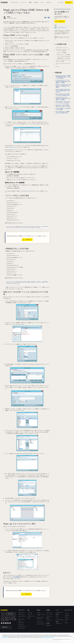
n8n (65, 621)
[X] (4, 623)
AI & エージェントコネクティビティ (40, 618)
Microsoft (67, 619)
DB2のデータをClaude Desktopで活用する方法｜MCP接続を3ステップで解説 (63, 86)
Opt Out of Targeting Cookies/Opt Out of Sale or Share (62, 639)
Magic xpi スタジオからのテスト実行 (63, 64)
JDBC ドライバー (21, 614)
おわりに (57, 66)
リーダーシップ (49, 619)
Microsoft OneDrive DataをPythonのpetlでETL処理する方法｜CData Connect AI (63, 91)
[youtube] (6, 623)
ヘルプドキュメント (12, 147)
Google (66, 617)
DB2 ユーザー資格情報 (61, 52)
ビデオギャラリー (59, 623)
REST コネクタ (21, 622)
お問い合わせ (68, 2)
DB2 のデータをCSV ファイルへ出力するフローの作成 (63, 61)
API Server (20, 621)
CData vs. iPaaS (40, 622)
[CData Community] (10, 623)
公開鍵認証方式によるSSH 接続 (63, 58)
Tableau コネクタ (21, 628)
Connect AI (30, 614)
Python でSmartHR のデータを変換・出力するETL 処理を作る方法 (62, 94)
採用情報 (48, 623)
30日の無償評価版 (16, 577)
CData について (49, 612)
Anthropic (67, 613)
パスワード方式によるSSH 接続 (63, 56)
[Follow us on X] (47, 17)
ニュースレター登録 (59, 619)
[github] (8, 623)
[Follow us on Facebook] (45, 17)
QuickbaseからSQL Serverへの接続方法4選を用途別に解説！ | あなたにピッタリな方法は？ (63, 77)
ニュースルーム (49, 616)
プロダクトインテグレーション (41, 615)
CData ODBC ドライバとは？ (62, 47)
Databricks (67, 615)
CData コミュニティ (59, 612)
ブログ (57, 616)
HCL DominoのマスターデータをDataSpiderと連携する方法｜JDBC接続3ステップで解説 (63, 81)
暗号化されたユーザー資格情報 (63, 54)
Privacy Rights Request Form (48, 637)
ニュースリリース (49, 614)
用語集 (57, 621)
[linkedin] (1, 623)
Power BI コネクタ (21, 626)
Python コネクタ (21, 619)
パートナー (39, 620)
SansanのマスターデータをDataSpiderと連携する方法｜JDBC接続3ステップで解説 (63, 98)
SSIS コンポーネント (31, 616)
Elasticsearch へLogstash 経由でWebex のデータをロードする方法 (63, 105)
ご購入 (59, 2)
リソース (57, 618)
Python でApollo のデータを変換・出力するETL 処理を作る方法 (63, 112)
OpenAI (66, 622)
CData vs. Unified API (41, 623)
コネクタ (38, 612)
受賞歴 (47, 618)
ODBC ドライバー (21, 612)
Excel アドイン (21, 624)
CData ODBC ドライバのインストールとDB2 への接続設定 (63, 50)
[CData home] (5, 2)
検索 (61, 2)
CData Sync (30, 612)
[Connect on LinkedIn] (48, 17)
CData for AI (48, 2)
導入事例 (57, 614)
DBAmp (29, 618)
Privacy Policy (5, 637)
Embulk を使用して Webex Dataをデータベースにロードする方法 (63, 102)
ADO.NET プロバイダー (22, 617)
